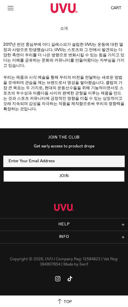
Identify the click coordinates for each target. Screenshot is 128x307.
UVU (64, 8)
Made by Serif (75, 264)
